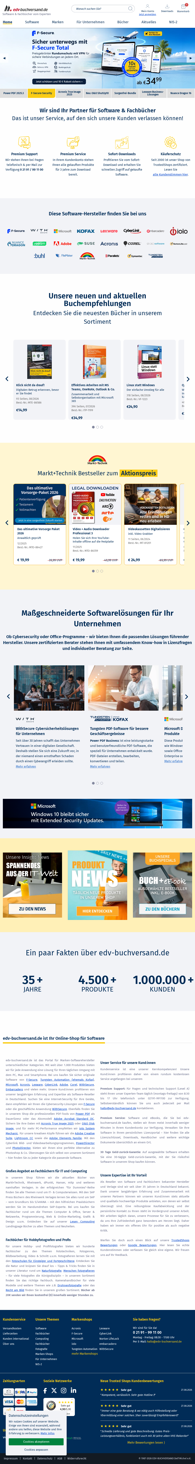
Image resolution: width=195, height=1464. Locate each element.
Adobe (64, 1084)
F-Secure (31, 1079)
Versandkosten (12, 1328)
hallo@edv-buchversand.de (118, 1108)
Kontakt (27, 1458)
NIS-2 (38, 1364)
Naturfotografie (52, 1270)
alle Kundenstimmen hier (170, 174)
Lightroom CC (23, 1138)
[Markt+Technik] (87, 255)
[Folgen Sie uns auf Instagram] (64, 1392)
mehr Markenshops (85, 1353)
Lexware (37, 1084)
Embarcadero (14, 1089)
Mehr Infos (47, 1433)
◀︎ (5, 58)
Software (40, 1328)
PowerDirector (85, 1143)
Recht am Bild (15, 1290)
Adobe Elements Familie (65, 1138)
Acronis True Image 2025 (97, 58)
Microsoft (12, 1084)
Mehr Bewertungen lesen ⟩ (146, 1442)
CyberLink (51, 1084)
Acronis (25, 1084)
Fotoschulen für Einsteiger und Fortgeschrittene (43, 1261)
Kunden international (16, 1338)
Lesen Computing (82, 1221)
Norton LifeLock (109, 1338)
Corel (73, 1084)
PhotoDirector (21, 1148)
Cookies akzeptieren (36, 1441)
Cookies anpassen (36, 1449)
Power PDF (83, 1114)
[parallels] (112, 255)
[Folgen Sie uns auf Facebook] (45, 1392)
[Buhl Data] (39, 255)
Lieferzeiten (10, 1333)
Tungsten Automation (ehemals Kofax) (67, 1079)
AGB (59, 1458)
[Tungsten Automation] (155, 255)
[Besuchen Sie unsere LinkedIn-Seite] (74, 1392)
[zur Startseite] (26, 10)
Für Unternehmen (46, 1359)
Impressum (11, 1458)
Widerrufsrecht (76, 1458)
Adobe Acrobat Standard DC (74, 1118)
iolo (74, 1344)
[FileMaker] (64, 255)
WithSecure (86, 1084)
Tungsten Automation (84, 1349)
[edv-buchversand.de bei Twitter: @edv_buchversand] (54, 1392)
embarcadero (107, 1344)
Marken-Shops (44, 1354)
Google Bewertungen (142, 1245)
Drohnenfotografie (70, 1285)
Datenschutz (44, 1458)
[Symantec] (135, 255)
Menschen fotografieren (79, 1270)
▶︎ (192, 58)
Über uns (8, 1344)
